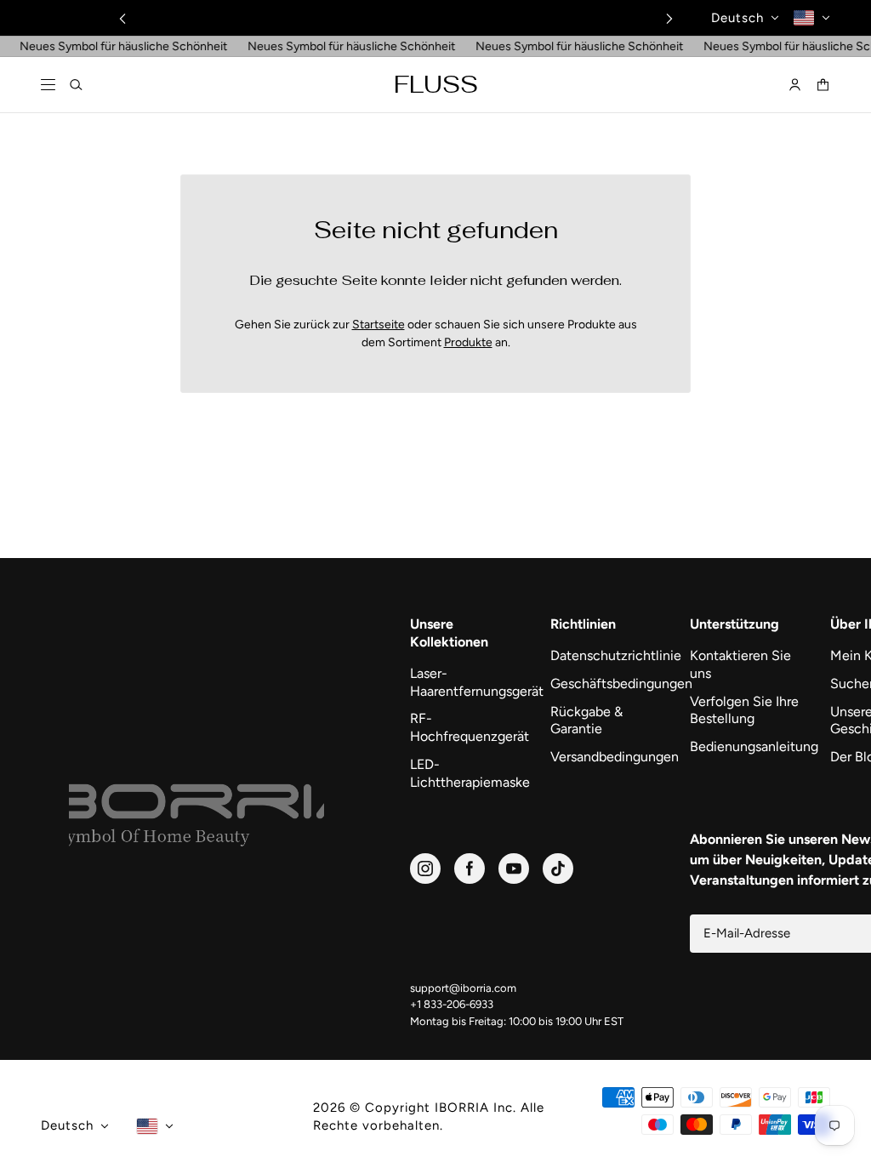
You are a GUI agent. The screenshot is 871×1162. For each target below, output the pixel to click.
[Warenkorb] (823, 85)
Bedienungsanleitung (751, 746)
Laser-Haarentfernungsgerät (471, 682)
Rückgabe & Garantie (586, 720)
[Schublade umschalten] (48, 85)
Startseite (378, 324)
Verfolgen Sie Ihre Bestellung (744, 710)
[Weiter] (669, 18)
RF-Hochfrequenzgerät (469, 727)
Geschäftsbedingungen (612, 683)
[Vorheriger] (122, 18)
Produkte (468, 342)
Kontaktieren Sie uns (740, 664)
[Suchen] (76, 85)
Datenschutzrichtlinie (612, 655)
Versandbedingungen (612, 757)
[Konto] (795, 85)
